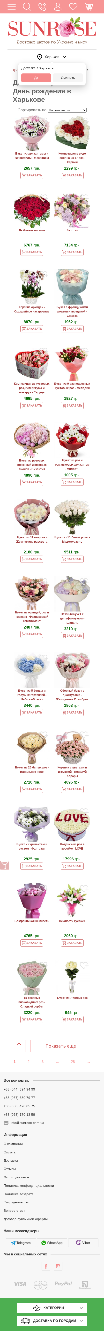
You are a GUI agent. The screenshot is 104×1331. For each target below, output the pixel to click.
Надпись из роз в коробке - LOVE (72, 846)
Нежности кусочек (72, 921)
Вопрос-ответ (14, 1210)
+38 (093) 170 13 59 (19, 1114)
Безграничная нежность (32, 921)
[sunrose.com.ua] (46, 1266)
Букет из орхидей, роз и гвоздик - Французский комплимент (32, 617)
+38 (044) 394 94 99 (19, 1089)
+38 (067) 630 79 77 (19, 1098)
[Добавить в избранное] (44, 122)
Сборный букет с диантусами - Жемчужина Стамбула (72, 695)
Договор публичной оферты (26, 1219)
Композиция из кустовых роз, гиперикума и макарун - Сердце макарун (32, 388)
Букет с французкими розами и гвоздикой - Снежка (72, 312)
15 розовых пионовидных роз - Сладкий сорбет (31, 1002)
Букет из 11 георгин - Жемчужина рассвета (31, 539)
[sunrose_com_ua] (58, 1266)
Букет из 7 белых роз (72, 998)
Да (36, 78)
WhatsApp (55, 1243)
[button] (27, 7)
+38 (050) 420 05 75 (19, 1106)
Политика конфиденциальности (29, 1185)
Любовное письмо (32, 230)
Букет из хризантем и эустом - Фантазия (31, 846)
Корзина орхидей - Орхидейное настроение (31, 309)
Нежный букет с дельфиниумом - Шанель (72, 618)
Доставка (11, 1160)
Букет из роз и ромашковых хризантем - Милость (72, 465)
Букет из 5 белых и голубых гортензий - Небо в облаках (31, 695)
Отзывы (10, 1169)
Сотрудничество (16, 1202)
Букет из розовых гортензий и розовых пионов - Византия (32, 465)
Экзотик (72, 230)
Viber (86, 1243)
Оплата (9, 1152)
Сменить (68, 78)
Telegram (23, 1243)
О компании (13, 1144)
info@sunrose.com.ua (27, 1123)
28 (73, 1062)
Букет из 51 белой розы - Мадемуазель (72, 539)
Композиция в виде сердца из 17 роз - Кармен (72, 158)
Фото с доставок (16, 1177)
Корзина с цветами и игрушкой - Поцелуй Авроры (72, 772)
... (57, 1062)
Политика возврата (19, 1194)
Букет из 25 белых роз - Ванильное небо (32, 769)
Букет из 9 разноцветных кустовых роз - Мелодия (72, 386)
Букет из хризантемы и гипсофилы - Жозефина (32, 156)
